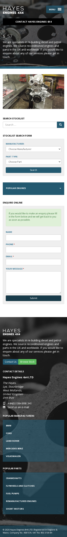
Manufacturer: (15, 143)
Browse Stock (27, 361)
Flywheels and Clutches (20, 485)
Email (10, 256)
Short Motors (15, 508)
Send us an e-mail (18, 407)
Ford (9, 433)
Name (9, 232)
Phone (10, 244)
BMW (8, 425)
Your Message (15, 268)
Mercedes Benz (14, 448)
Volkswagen (13, 456)
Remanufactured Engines (21, 501)
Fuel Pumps (12, 493)
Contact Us (10, 361)
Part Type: (12, 156)
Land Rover (12, 440)
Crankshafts (14, 478)
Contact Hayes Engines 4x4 (33, 21)
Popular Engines (16, 188)
